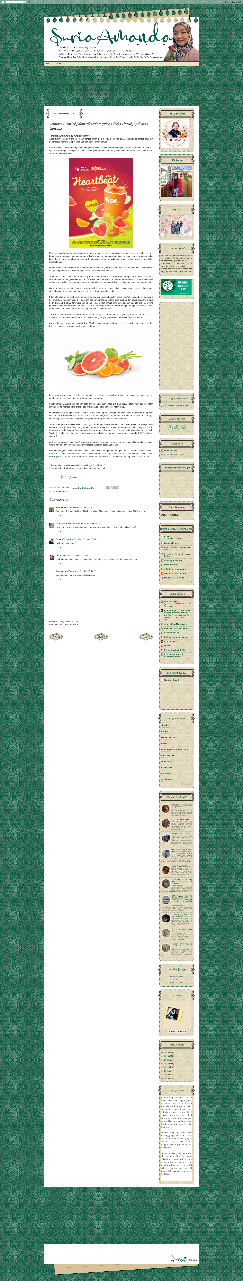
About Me (57, 64)
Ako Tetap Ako (171, 641)
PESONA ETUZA (171, 601)
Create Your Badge (176, 982)
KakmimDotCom (171, 633)
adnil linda (166, 761)
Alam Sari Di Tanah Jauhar (176, 628)
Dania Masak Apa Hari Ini (181, 866)
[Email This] (106, 487)
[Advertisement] (121, 87)
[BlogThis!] (109, 487)
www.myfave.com (57, 456)
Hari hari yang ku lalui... (175, 637)
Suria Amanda (170, 451)
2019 (166, 1078)
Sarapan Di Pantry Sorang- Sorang (181, 930)
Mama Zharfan (168, 737)
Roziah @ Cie (167, 755)
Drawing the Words (173, 560)
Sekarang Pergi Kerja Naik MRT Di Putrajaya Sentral (181, 915)
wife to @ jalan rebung (175, 573)
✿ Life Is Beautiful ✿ (174, 578)
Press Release (62, 492)
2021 (166, 1071)
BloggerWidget (186, 784)
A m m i (167, 536)
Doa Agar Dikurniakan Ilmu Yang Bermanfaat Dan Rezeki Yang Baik (177, 617)
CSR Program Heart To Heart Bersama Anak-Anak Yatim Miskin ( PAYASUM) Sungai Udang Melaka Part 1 (181, 900)
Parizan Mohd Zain (176, 976)
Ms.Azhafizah (138, 1277)
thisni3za (165, 773)
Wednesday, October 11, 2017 (81, 507)
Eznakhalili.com (171, 543)
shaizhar (165, 725)
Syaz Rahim (166, 780)
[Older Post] (146, 639)
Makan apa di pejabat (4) (173, 539)
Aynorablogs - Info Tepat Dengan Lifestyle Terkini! (177, 611)
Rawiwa (164, 731)
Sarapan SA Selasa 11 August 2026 (181, 945)
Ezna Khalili (166, 767)
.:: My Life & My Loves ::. (176, 624)
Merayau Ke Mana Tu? (180, 834)
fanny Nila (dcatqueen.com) (174, 749)
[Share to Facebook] (114, 487)
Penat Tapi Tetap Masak (180, 819)
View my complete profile (172, 454)
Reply (58, 515)
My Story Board (171, 680)
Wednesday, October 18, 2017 (82, 571)
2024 (166, 1060)
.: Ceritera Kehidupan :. (175, 569)
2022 (166, 1067)
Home (48, 64)
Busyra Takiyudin (64, 539)
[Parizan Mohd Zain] (177, 979)
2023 (166, 1064)
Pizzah (59, 555)
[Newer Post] (56, 639)
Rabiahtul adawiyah (65, 523)
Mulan (167, 646)
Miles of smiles (171, 565)
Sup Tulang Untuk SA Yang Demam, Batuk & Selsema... (181, 881)
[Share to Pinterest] (117, 487)
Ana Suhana (62, 507)
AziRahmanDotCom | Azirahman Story (177, 655)
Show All (189, 581)
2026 (166, 1052)
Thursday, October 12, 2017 (86, 539)
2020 (166, 1075)
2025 (166, 1056)
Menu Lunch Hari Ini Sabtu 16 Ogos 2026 (181, 806)
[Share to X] (112, 487)
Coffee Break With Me (174, 650)
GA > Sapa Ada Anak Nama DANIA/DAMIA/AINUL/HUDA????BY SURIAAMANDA (181, 851)
